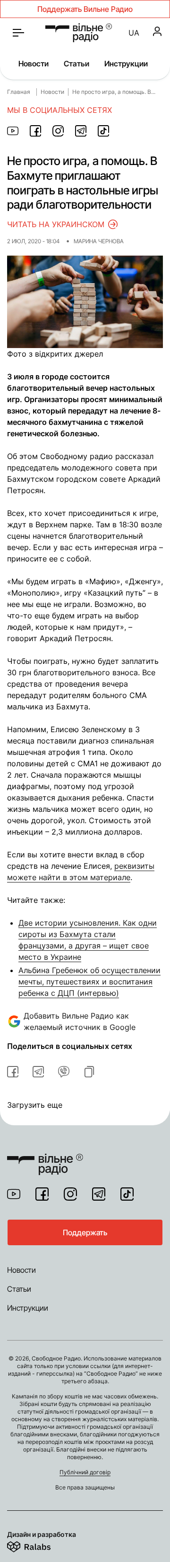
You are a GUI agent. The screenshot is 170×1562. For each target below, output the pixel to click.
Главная (18, 91)
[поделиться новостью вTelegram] (38, 1071)
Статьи (76, 63)
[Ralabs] (40, 1545)
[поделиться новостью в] (12, 131)
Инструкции (126, 63)
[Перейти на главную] (79, 32)
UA (133, 32)
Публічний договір (85, 1472)
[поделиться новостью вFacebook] (12, 1071)
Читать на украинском (55, 224)
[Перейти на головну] (45, 1158)
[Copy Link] (89, 1071)
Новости (33, 63)
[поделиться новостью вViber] (63, 1071)
